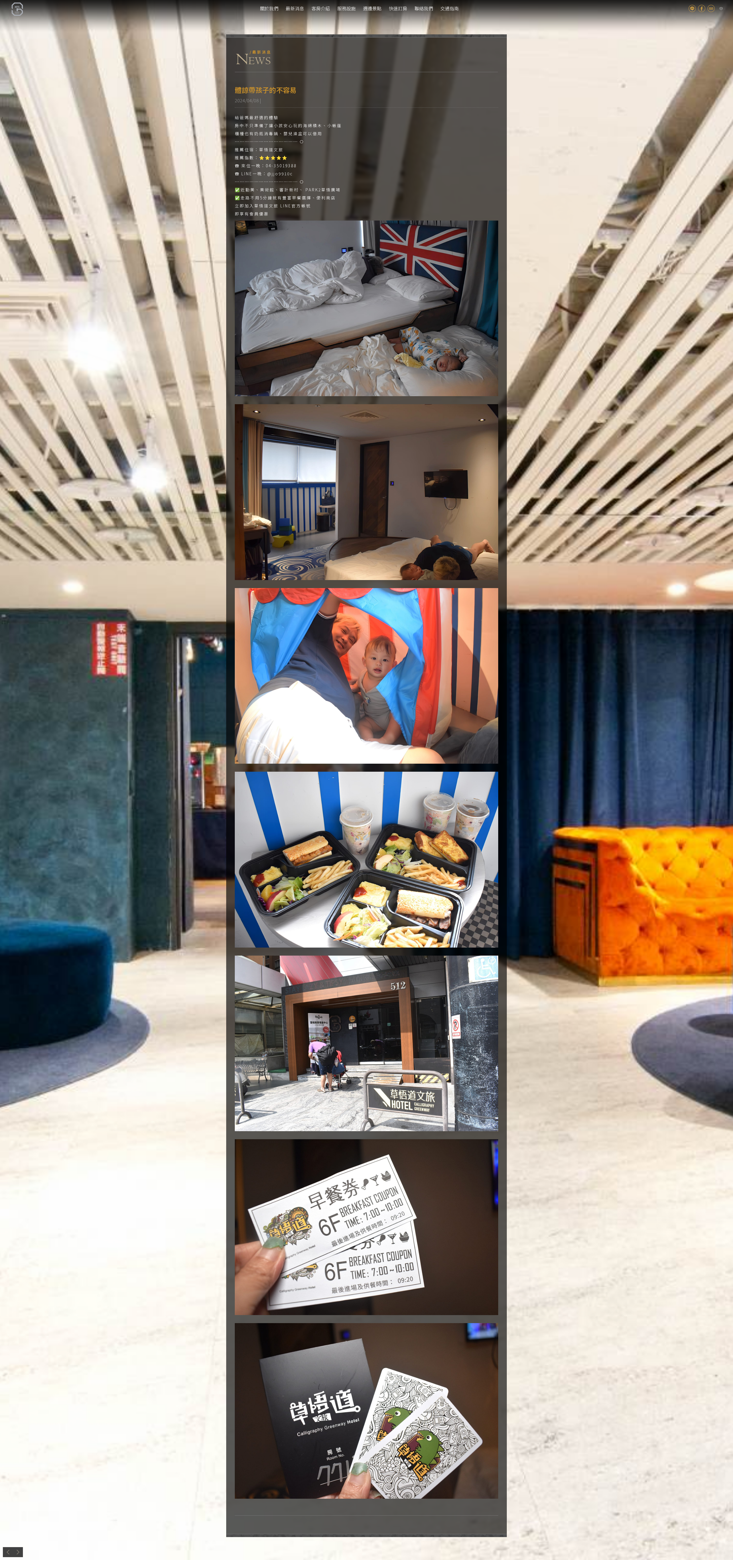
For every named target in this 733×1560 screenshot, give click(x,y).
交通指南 (449, 8)
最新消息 (295, 8)
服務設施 (346, 8)
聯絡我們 (424, 8)
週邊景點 (372, 8)
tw (721, 8)
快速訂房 (398, 8)
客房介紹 (321, 8)
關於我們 (269, 8)
